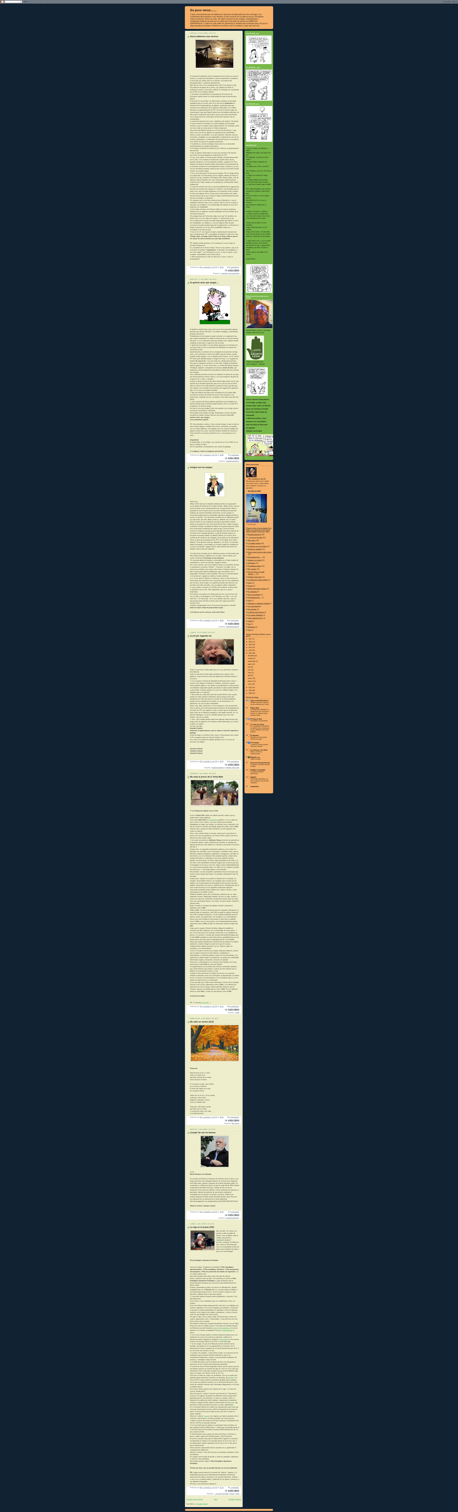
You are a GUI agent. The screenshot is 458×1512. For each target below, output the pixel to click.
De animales (252, 609)
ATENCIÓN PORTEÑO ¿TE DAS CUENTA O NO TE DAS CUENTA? (259, 781)
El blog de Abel (256, 719)
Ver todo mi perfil (254, 491)
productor (214, 820)
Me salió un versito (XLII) (202, 1022)
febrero (250, 681)
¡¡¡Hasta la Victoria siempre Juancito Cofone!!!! (259, 745)
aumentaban (223, 1339)
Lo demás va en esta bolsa (230, 273)
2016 (250, 642)
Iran (249, 624)
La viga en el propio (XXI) (202, 1227)
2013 (250, 650)
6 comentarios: (234, 1117)
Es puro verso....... (203, 10)
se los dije (205, 1002)
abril (249, 675)
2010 (250, 690)
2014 (250, 647)
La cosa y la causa (257, 724)
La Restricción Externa (256, 612)
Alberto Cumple (255, 759)
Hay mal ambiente (254, 595)
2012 (250, 653)
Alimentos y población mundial (258, 603)
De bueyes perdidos (255, 549)
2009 (250, 693)
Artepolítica (254, 786)
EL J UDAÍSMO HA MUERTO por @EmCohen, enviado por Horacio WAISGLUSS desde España (259, 729)
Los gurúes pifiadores (255, 615)
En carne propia (253, 606)
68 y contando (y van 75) (257, 479)
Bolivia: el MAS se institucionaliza (256, 753)
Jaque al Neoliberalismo (259, 700)
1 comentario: (234, 455)
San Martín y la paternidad (259, 721)
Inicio (216, 1499)
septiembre (252, 661)
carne (216, 1328)
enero (250, 684)
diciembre (251, 656)
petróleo (231, 1378)
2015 (250, 644)
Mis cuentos (252, 569)
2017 (250, 639)
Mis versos (235, 1123)
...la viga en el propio (221, 1494)
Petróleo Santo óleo (232, 768)
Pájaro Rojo (254, 708)
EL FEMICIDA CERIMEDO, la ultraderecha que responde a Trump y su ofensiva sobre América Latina (259, 712)
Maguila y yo (255, 757)
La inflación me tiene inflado (257, 580)
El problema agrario (254, 566)
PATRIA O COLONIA (257, 770)
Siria (249, 600)
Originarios (251, 563)
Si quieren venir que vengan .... (204, 282)
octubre (250, 658)
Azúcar (232, 1494)
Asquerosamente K (232, 461)
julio (249, 667)
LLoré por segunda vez (201, 636)
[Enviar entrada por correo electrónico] (226, 270)
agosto (250, 664)
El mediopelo (252, 592)
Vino (249, 630)
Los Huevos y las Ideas (259, 750)
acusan (206, 1416)
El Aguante (254, 735)
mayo (250, 672)
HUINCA (253, 777)
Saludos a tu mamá (254, 560)
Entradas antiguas (235, 1499)
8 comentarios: (234, 761)
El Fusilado (254, 743)
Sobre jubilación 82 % (255, 618)
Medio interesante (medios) (257, 589)
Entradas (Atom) (202, 1504)
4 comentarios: (234, 267)
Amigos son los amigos (201, 467)
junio (250, 670)
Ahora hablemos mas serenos (204, 36)
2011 (250, 687)
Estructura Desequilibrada (260, 763)
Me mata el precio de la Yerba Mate (206, 777)
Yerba (237, 1012)
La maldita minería (254, 543)
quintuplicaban (227, 1330)
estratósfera (225, 1328)
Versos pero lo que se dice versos (259, 552)
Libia (249, 583)
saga (232, 1402)
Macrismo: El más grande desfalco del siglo (258, 738)
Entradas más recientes (194, 1499)
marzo (250, 678)
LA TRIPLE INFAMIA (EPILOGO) (256, 773)
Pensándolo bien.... (254, 597)
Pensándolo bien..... (255, 557)
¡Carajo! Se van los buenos (203, 1132)
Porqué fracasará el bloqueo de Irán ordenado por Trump (259, 703)
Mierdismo (251, 627)
